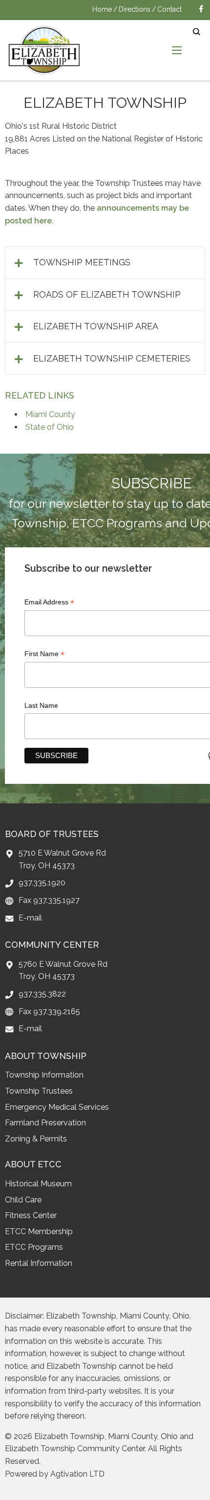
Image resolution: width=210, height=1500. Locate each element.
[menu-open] (177, 50)
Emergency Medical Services (57, 1107)
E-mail (30, 917)
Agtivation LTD (77, 1474)
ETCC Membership (39, 1231)
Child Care (23, 1199)
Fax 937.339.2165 (49, 1011)
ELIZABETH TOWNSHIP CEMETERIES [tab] (111, 358)
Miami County (50, 414)
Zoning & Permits (36, 1138)
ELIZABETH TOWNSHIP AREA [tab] (95, 326)
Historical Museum (38, 1183)
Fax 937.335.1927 (49, 900)
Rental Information (38, 1263)
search (196, 32)
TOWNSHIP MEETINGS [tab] (81, 262)
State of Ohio (49, 427)
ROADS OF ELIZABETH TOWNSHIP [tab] (107, 294)
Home (102, 9)
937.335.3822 (42, 994)
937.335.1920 (42, 882)
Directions (134, 9)
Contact (169, 9)
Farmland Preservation (45, 1122)
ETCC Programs (34, 1247)
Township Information (44, 1075)
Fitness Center (31, 1215)
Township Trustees (39, 1091)
